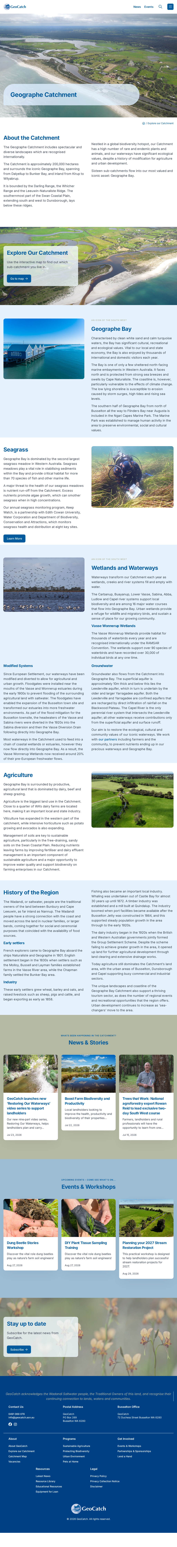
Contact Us (16, 1406)
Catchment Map (17, 1456)
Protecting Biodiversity (76, 1451)
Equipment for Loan (47, 1491)
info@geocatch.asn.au (21, 1417)
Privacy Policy (98, 1476)
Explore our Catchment (21, 1451)
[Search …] (160, 6)
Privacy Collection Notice (104, 1481)
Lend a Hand (125, 1456)
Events (148, 6)
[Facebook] (10, 1424)
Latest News (43, 1476)
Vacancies (14, 1461)
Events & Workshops (129, 1445)
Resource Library (45, 1481)
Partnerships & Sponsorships (134, 1451)
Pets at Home (70, 1461)
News (137, 6)
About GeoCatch (17, 1445)
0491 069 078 (16, 1413)
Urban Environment (74, 1456)
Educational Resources (49, 1486)
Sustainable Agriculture (76, 1445)
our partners (108, 739)
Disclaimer (96, 1486)
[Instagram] (15, 1424)
